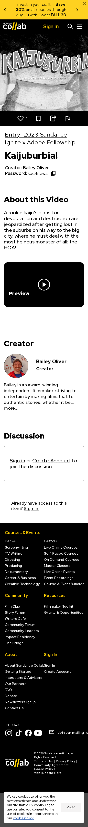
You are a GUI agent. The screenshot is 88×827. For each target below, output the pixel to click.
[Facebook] (28, 733)
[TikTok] (18, 733)
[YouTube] (38, 733)
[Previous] (5, 9)
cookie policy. (23, 818)
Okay (71, 807)
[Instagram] (9, 733)
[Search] (70, 26)
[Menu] (79, 26)
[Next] (77, 9)
